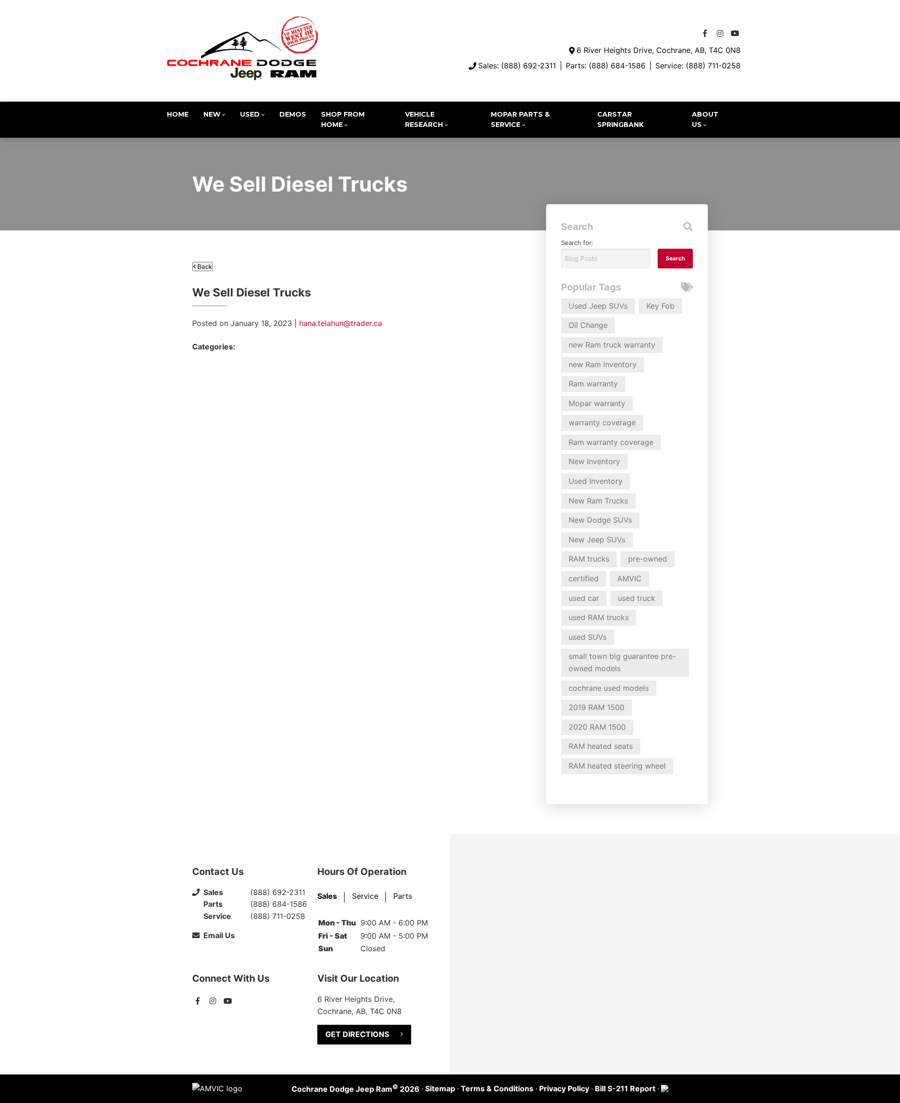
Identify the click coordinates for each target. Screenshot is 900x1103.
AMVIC (629, 578)
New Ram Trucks (598, 500)
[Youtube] (735, 33)
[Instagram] (720, 33)
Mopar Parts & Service (520, 119)
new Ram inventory (603, 364)
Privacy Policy (564, 1088)
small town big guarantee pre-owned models (622, 662)
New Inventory (594, 461)
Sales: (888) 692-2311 (517, 65)
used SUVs (588, 637)
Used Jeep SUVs (598, 306)
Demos (292, 114)
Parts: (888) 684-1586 (605, 65)
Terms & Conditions (497, 1088)
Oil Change (588, 325)
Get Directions (357, 1034)
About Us (705, 119)
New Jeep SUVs (597, 539)
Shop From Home (343, 119)
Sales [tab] (327, 896)
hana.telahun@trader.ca (340, 323)
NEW (211, 114)
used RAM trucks (599, 617)
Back (203, 266)
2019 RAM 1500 (596, 707)
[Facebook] (705, 33)
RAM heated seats (601, 746)
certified (584, 578)
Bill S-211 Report (625, 1088)
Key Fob (660, 306)
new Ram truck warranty (612, 344)
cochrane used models (609, 688)
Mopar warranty (597, 403)
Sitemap (440, 1088)
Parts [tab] (402, 896)
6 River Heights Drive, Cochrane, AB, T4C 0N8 (659, 50)
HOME (177, 114)
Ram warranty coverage (611, 442)
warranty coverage (602, 422)
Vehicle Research (424, 119)
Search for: (577, 242)
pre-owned (647, 558)
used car (584, 598)
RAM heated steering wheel (617, 765)
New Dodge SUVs (600, 520)
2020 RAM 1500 (597, 727)
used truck (636, 598)
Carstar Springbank (620, 119)
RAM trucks (589, 558)
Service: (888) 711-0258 (698, 65)
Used (250, 114)
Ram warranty (593, 383)
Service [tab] (365, 896)
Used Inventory (595, 481)
